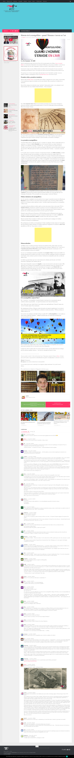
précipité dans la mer (44, 74)
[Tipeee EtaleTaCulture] (11, 60)
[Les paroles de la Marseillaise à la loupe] (6, 111)
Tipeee (58, 356)
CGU (9, 754)
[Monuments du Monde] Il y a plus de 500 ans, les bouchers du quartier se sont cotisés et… (61, 422)
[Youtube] (15, 30)
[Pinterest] (17, 30)
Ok (66, 756)
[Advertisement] (37, 22)
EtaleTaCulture (14, 752)
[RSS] (14, 30)
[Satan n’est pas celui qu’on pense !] (6, 105)
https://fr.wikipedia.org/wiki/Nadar (30, 661)
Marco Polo (30, 79)
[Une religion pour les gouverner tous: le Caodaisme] (29, 416)
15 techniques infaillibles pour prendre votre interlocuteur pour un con (13, 129)
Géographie (20, 1)
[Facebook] (10, 30)
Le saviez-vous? (11, 120)
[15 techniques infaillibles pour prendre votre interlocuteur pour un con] (6, 127)
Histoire (4, 1)
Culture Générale (25, 30)
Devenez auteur (39, 1)
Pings (32, 431)
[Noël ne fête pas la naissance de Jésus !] (6, 116)
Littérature (25, 1)
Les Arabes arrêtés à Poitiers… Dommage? (12, 122)
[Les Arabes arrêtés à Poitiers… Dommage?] (6, 122)
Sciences (29, 1)
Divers (33, 1)
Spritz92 (24, 37)
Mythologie (15, 1)
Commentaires (26, 431)
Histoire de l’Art (9, 1)
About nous (45, 1)
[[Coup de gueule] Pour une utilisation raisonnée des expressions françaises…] (45, 416)
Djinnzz (25, 438)
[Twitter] (12, 30)
